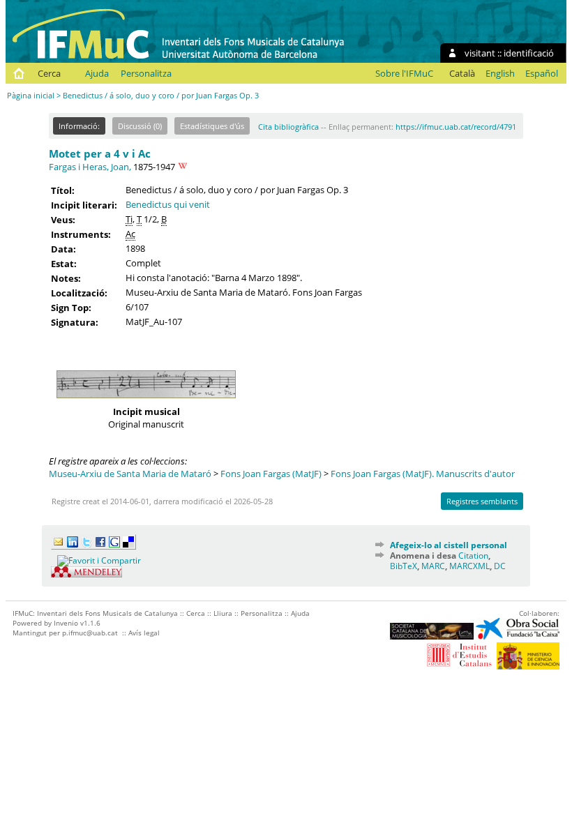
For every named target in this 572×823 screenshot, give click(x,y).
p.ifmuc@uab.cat (90, 632)
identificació (529, 53)
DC (500, 566)
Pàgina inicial (30, 95)
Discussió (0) (140, 126)
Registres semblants (482, 501)
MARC (433, 566)
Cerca (49, 73)
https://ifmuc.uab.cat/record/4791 (456, 126)
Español (541, 73)
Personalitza (146, 73)
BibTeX (403, 566)
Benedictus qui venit (168, 204)
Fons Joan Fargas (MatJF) (271, 473)
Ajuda (97, 73)
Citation (473, 555)
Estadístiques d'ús (212, 126)
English (500, 73)
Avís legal (144, 632)
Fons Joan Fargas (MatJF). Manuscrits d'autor (423, 473)
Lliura (222, 613)
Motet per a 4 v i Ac (100, 153)
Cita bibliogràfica (288, 126)
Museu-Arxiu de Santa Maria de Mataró (130, 473)
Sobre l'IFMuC (404, 73)
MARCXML (469, 566)
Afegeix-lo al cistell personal (448, 545)
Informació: (79, 126)
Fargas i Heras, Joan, (90, 166)
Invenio (66, 623)
